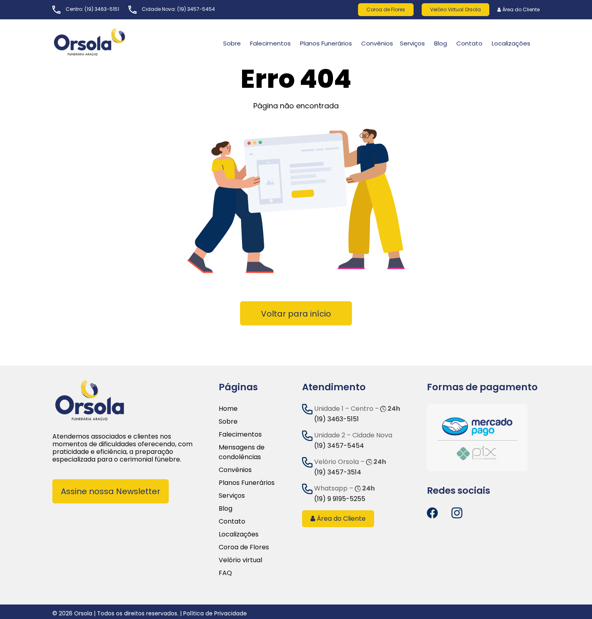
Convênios (377, 43)
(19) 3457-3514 (337, 472)
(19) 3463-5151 (102, 9)
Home (228, 408)
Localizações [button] (511, 43)
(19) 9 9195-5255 (339, 498)
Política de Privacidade (215, 613)
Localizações (239, 534)
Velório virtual (240, 560)
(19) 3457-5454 (196, 9)
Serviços (412, 43)
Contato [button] (469, 43)
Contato (232, 521)
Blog (440, 43)
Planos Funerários (326, 43)
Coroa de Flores (385, 9)
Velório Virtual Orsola (455, 9)
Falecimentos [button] (270, 43)
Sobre (228, 421)
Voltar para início (296, 313)
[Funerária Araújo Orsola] (108, 42)
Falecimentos (240, 434)
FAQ (225, 573)
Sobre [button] (232, 43)
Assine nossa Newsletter (110, 491)
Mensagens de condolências (242, 452)
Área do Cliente (520, 9)
